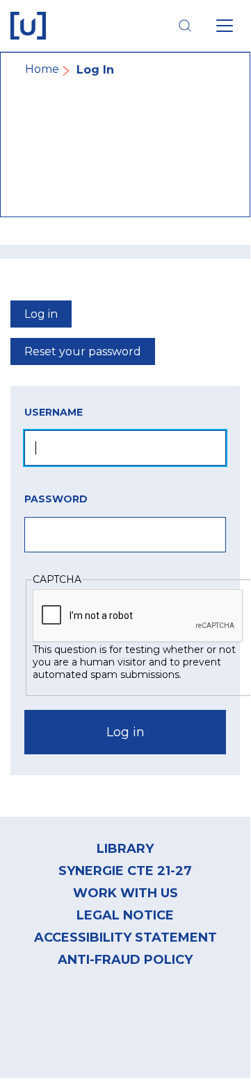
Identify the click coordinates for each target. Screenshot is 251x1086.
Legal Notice (125, 915)
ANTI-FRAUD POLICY (125, 959)
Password (56, 498)
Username (53, 412)
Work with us (125, 893)
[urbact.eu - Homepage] (28, 26)
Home (42, 69)
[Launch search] (185, 25)
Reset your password (82, 351)
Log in (41, 314)
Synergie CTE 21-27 (125, 871)
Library (125, 848)
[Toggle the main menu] (224, 25)
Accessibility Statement (125, 937)
